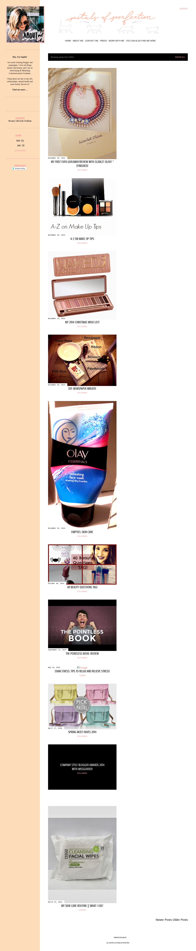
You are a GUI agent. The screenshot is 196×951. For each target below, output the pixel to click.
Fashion (27, 121)
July (20, 145)
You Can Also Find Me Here (141, 41)
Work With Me (116, 41)
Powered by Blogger (120, 938)
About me (78, 41)
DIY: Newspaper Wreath (82, 389)
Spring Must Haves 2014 (82, 732)
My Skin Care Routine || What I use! (82, 906)
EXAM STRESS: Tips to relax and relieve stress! (82, 671)
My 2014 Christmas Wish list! (82, 322)
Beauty (11, 121)
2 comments (82, 910)
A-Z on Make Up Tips (82, 239)
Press (103, 41)
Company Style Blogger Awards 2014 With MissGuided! (82, 767)
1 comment (82, 675)
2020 (19, 140)
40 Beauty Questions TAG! (82, 587)
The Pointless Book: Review (82, 654)
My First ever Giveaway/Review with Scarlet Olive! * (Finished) (82, 164)
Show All (180, 57)
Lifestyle (20, 121)
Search (184, 8)
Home (68, 41)
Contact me (91, 41)
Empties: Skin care (82, 532)
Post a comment (82, 170)
